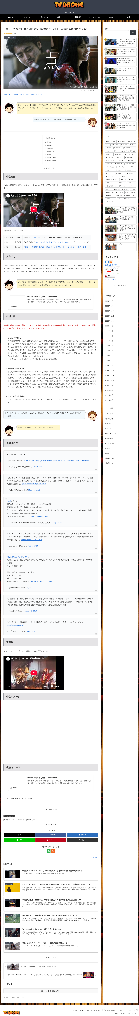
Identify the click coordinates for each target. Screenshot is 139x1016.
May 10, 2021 (32, 631)
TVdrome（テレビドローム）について (90, 1010)
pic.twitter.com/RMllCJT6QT (38, 516)
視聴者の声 (50, 151)
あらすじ (50, 145)
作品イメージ (51, 157)
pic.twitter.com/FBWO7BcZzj (31, 540)
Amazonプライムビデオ (20, 94)
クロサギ (71, 247)
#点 (9, 501)
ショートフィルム (10, 816)
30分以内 (6, 94)
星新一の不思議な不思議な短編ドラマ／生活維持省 (44, 247)
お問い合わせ (123, 1010)
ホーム (75, 1010)
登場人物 (50, 148)
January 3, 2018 (30, 611)
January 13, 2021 (56, 523)
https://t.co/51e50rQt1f (15, 625)
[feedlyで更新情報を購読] (48, 851)
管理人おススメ (36, 94)
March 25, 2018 (34, 490)
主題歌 (49, 154)
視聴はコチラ (51, 160)
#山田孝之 (28, 461)
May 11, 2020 (31, 588)
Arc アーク (38, 237)
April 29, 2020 (33, 546)
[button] (82, 840)
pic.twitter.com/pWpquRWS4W (34, 484)
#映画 (9, 557)
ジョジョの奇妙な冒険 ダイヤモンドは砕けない (53, 242)
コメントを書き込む (51, 991)
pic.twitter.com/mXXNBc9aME (78, 461)
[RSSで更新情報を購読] (53, 851)
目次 (48, 138)
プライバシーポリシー (110, 1010)
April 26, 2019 (38, 467)
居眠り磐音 (82, 247)
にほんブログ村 (111, 265)
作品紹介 (50, 142)
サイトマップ (133, 1010)
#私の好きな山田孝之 (40, 461)
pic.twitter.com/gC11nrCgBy (41, 581)
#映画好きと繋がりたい (57, 461)
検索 (106, 29)
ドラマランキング (111, 279)
